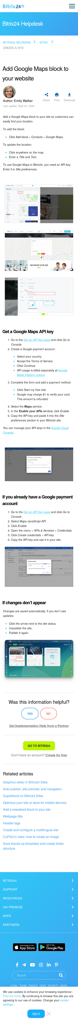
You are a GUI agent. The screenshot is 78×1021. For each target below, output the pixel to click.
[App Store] (25, 947)
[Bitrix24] (13, 6)
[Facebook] (17, 964)
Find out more (12, 996)
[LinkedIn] (49, 964)
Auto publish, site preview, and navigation (32, 789)
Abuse (63, 985)
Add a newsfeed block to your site (27, 809)
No (48, 714)
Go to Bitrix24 (39, 746)
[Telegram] (24, 964)
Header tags (11, 823)
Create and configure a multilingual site (30, 830)
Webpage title (13, 816)
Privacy (33, 985)
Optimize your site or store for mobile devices (34, 802)
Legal (14, 985)
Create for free (56, 755)
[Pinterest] (56, 964)
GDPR (43, 985)
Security (53, 985)
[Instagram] (41, 964)
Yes (30, 714)
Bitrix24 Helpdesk (17, 42)
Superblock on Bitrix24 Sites (23, 795)
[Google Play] (51, 947)
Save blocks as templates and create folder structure (33, 846)
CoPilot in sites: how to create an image (31, 836)
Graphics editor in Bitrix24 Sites (25, 782)
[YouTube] (32, 964)
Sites (44, 42)
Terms (23, 985)
